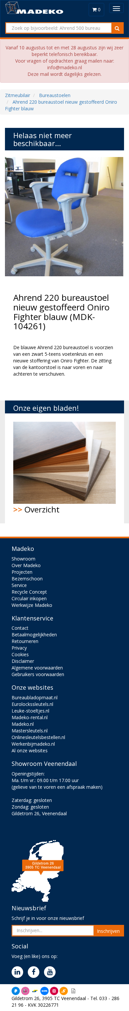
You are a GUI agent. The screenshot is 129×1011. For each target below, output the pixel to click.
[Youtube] (51, 972)
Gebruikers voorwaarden (38, 674)
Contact (20, 628)
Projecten (22, 572)
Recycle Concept (29, 592)
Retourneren (25, 641)
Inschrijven (108, 931)
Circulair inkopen (29, 598)
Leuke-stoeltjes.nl (30, 711)
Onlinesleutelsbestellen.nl (38, 737)
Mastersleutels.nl (30, 730)
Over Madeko (26, 565)
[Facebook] (35, 972)
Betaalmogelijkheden (34, 634)
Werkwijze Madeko (32, 605)
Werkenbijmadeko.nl (33, 744)
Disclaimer (23, 661)
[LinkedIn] (19, 972)
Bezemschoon (27, 578)
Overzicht (36, 509)
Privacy (19, 648)
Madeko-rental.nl (30, 717)
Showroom (23, 559)
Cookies (20, 654)
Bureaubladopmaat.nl (35, 697)
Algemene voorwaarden (37, 668)
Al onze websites (30, 750)
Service (19, 585)
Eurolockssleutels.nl (32, 704)
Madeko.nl (23, 724)
